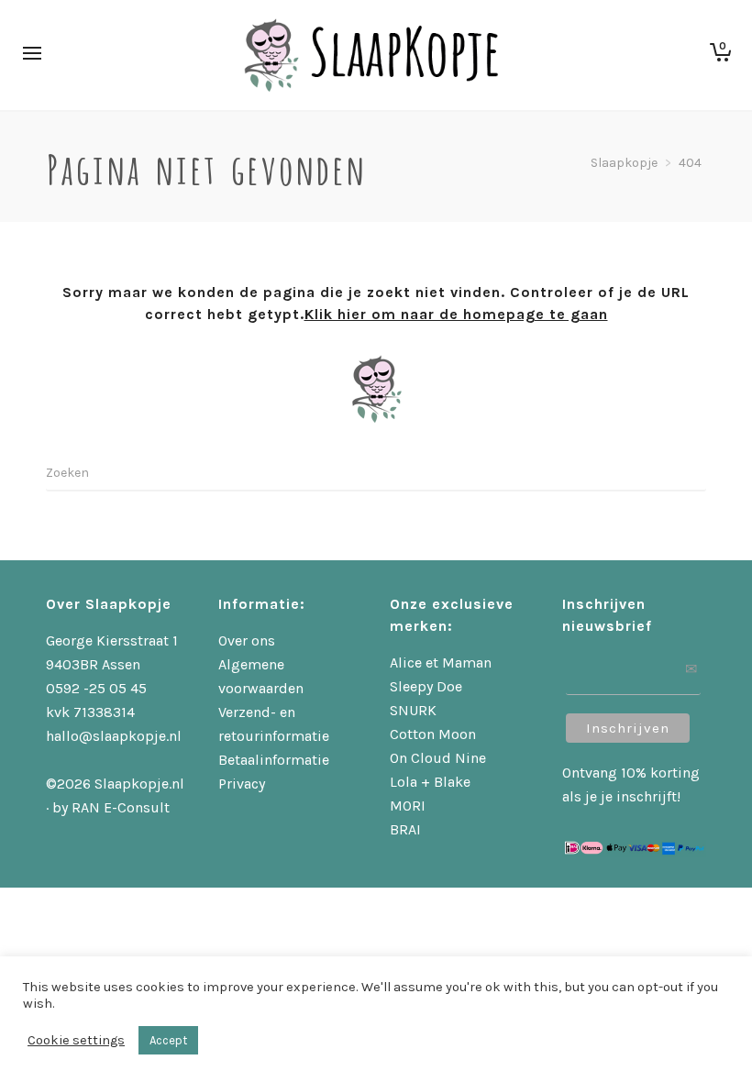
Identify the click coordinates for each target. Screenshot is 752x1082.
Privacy (241, 783)
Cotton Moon (433, 734)
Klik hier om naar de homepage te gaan (456, 314)
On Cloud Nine (438, 758)
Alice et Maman (441, 662)
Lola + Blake (430, 781)
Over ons (246, 640)
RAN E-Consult (121, 807)
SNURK (413, 710)
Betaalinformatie (273, 759)
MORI (408, 805)
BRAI (405, 829)
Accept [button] (168, 1040)
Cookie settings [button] (76, 1040)
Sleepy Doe (426, 686)
